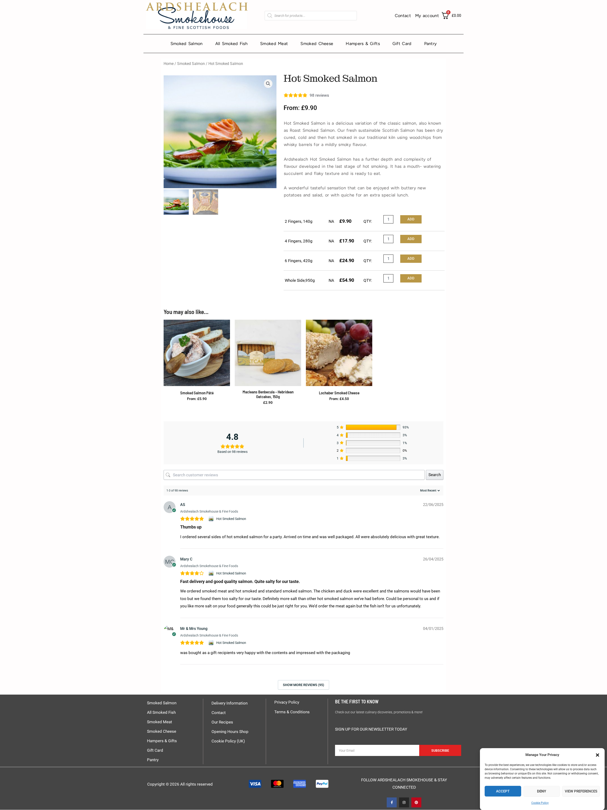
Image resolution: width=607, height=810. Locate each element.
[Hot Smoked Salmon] (212, 518)
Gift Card (402, 43)
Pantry (430, 43)
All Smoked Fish (231, 43)
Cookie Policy (540, 803)
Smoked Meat (274, 43)
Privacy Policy (286, 702)
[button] (597, 755)
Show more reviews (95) (303, 685)
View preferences (581, 791)
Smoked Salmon (186, 43)
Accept (503, 791)
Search (434, 474)
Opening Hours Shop (230, 731)
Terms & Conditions (292, 712)
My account (427, 15)
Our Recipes (222, 722)
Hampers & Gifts (363, 43)
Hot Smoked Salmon (231, 519)
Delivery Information (230, 703)
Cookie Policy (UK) (228, 741)
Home (169, 63)
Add (410, 219)
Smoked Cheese (316, 43)
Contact (403, 15)
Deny (541, 791)
